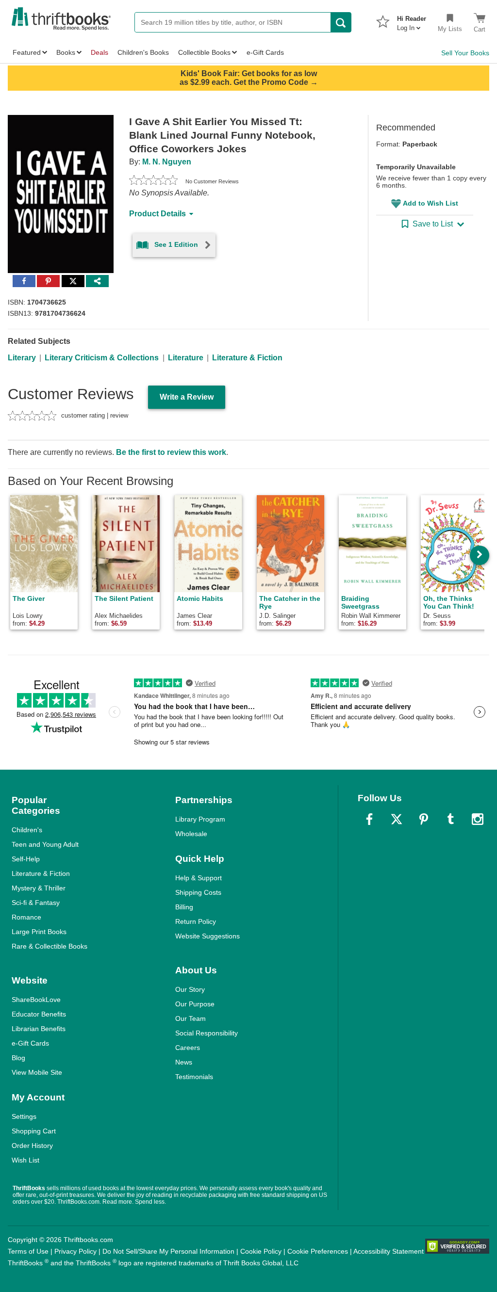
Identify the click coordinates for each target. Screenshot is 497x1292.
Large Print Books (39, 932)
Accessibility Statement (388, 1251)
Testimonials (194, 1077)
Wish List (25, 1160)
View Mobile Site (37, 1072)
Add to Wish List (430, 203)
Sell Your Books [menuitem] (465, 53)
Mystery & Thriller (39, 888)
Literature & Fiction (247, 358)
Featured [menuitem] (27, 52)
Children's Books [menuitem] (143, 52)
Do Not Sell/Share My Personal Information (168, 1251)
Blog (18, 1058)
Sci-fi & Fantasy (36, 902)
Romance (26, 917)
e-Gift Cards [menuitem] (265, 52)
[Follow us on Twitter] (396, 819)
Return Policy (195, 921)
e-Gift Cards (30, 1043)
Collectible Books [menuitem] (204, 52)
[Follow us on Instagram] (477, 819)
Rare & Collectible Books (49, 946)
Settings (24, 1116)
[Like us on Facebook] (369, 819)
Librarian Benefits (39, 1029)
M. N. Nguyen (166, 162)
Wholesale (191, 834)
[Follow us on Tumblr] (450, 819)
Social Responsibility (206, 1033)
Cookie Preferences (317, 1251)
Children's (27, 830)
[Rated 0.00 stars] (153, 181)
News (183, 1062)
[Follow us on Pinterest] (423, 819)
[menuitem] (411, 20)
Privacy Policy (75, 1251)
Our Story (190, 989)
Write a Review (187, 397)
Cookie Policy (261, 1251)
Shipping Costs (198, 892)
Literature (185, 358)
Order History (32, 1145)
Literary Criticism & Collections (102, 358)
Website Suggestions (207, 936)
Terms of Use (28, 1251)
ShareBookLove (36, 999)
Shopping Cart (34, 1131)
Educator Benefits (39, 1014)
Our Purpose (195, 1004)
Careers (187, 1047)
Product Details (157, 214)
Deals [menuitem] (99, 52)
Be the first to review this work (171, 452)
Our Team (190, 1018)
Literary (22, 358)
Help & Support (198, 878)
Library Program (200, 819)
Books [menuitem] (65, 52)
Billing (184, 907)
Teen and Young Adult (45, 844)
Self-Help (26, 859)
